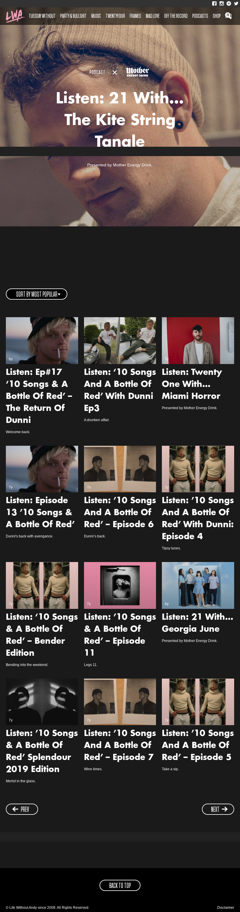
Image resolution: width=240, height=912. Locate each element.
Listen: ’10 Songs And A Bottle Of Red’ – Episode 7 (120, 746)
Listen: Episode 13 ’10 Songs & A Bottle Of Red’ (40, 513)
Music (96, 16)
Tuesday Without (42, 16)
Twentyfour (115, 16)
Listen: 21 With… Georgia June (197, 624)
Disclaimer (225, 908)
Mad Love (153, 16)
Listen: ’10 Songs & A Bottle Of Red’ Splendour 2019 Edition (42, 752)
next (215, 809)
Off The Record (176, 16)
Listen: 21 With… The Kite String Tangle (120, 121)
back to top (120, 885)
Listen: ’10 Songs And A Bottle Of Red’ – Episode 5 (198, 746)
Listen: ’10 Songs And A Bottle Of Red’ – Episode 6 (120, 513)
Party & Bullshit (73, 16)
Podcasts (200, 16)
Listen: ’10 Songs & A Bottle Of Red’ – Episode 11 (120, 636)
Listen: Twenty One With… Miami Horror (192, 385)
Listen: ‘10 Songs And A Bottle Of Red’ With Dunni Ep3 (120, 391)
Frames (135, 16)
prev (25, 809)
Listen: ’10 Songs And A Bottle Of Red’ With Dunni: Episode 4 (198, 519)
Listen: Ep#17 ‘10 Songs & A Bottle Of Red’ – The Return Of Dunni (39, 397)
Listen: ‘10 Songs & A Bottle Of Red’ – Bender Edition (42, 636)
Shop (217, 16)
